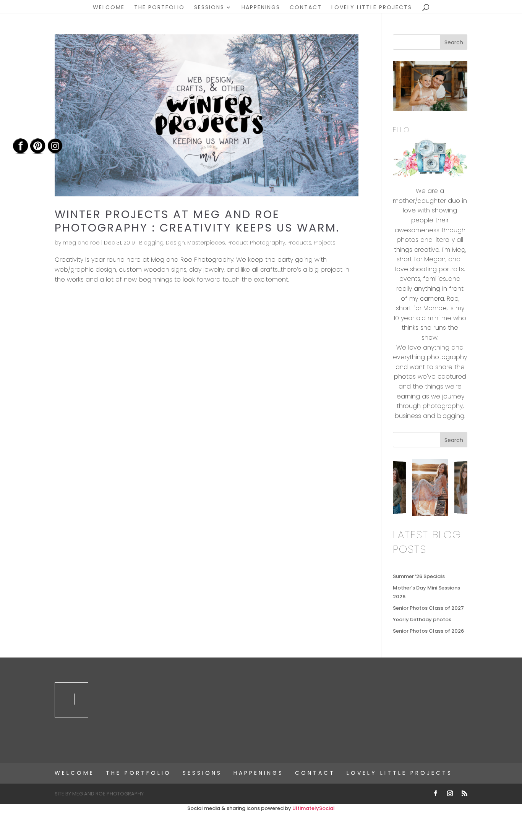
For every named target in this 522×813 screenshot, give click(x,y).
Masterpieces (206, 242)
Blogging (151, 242)
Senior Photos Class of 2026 (428, 631)
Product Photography (256, 242)
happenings (261, 8)
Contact (306, 8)
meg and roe (81, 242)
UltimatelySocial (313, 808)
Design (175, 242)
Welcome (109, 8)
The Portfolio (159, 8)
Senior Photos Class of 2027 (428, 608)
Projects (325, 242)
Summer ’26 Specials (419, 576)
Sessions (209, 8)
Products (299, 242)
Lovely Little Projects (371, 8)
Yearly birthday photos (422, 619)
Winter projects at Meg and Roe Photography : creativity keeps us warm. (197, 221)
